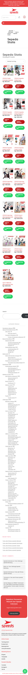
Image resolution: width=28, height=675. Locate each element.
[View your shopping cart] (19, 17)
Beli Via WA (8, 92)
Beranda (11, 30)
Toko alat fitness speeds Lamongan (12, 543)
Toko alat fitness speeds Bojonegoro (13, 548)
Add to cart (7, 86)
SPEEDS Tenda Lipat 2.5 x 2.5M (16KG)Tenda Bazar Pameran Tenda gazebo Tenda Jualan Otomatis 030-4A (14, 585)
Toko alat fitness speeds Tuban (11, 545)
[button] (25, 671)
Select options (18, 121)
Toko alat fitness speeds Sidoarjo (12, 541)
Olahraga (10, 32)
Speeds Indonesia (8, 561)
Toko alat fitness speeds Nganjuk (12, 550)
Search (4, 311)
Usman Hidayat (8, 583)
